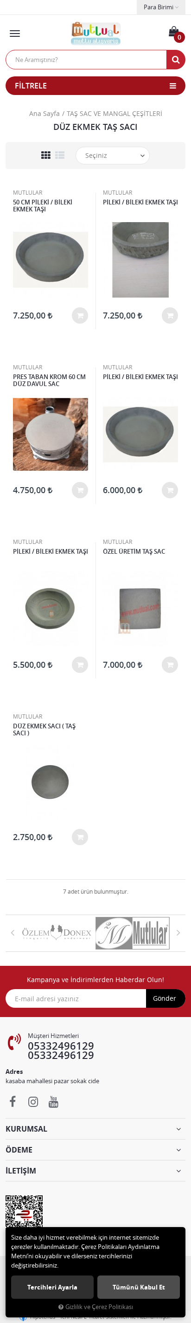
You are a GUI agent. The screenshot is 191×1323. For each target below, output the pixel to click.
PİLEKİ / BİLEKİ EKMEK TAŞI (140, 202)
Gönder (164, 998)
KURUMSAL (26, 1129)
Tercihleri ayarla (52, 1287)
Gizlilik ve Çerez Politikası (99, 1307)
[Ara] (175, 59)
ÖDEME (19, 1150)
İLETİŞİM (21, 1171)
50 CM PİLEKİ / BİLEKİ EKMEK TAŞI (42, 206)
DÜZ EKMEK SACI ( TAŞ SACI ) (44, 730)
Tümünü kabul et (139, 1287)
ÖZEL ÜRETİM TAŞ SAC (134, 552)
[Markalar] (57, 933)
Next (178, 932)
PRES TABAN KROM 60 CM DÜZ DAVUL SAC (49, 380)
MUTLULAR (27, 192)
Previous (12, 932)
